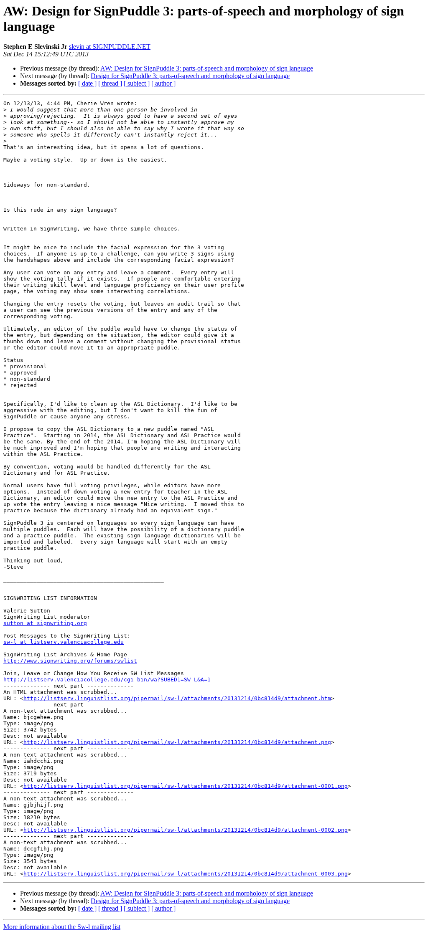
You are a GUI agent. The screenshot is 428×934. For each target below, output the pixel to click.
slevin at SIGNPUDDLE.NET (109, 46)
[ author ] (163, 83)
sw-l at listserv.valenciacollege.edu (63, 642)
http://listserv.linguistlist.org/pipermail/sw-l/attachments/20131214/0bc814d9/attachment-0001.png (185, 786)
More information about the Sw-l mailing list (61, 926)
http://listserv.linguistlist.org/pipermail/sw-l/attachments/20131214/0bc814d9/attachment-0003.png (185, 874)
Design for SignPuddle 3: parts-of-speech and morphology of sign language (190, 75)
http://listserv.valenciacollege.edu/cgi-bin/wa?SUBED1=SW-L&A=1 (107, 679)
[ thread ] (110, 83)
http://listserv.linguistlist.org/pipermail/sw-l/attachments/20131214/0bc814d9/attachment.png (177, 742)
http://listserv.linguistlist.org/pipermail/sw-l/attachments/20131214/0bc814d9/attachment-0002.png (185, 830)
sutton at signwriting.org (45, 623)
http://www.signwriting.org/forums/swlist (70, 661)
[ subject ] (137, 83)
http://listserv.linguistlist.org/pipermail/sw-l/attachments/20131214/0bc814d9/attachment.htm (177, 698)
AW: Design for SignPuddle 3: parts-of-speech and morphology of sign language (206, 68)
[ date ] (87, 83)
